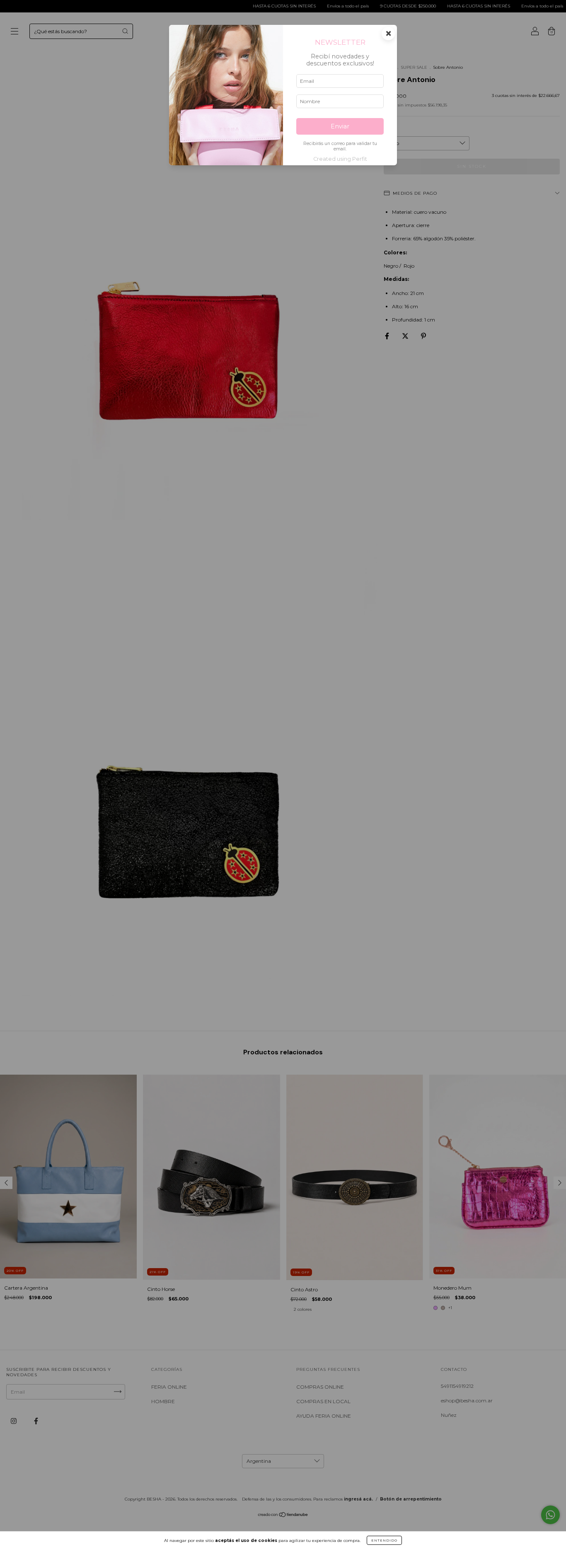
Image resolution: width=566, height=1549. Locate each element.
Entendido (384, 1540)
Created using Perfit (340, 159)
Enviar (340, 126)
